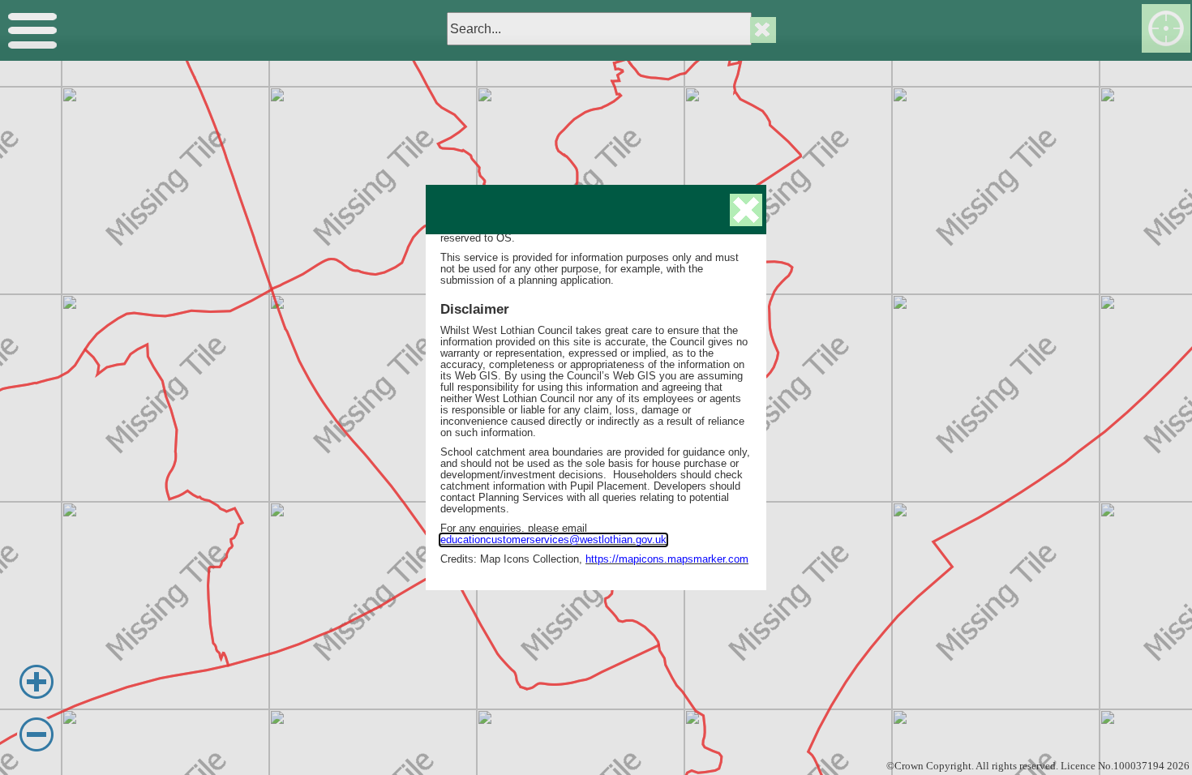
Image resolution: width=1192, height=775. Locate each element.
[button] (746, 210)
